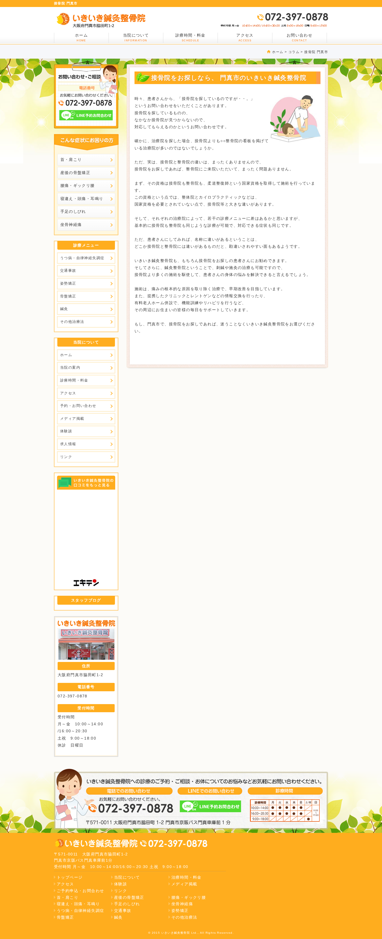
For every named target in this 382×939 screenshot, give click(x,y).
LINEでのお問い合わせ (210, 806)
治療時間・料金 (186, 877)
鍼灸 (64, 309)
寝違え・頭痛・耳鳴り (81, 198)
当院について (136, 37)
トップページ (69, 877)
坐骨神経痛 (71, 224)
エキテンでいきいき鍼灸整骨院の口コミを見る (86, 482)
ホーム (277, 52)
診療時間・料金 (190, 37)
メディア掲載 (72, 418)
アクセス (245, 37)
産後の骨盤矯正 (75, 172)
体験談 (66, 431)
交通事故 (68, 270)
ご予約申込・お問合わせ (80, 890)
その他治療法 (72, 322)
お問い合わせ (299, 37)
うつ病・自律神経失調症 (82, 258)
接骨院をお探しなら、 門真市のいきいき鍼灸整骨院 (100, 20)
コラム (294, 52)
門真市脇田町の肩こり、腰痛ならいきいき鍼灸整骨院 (96, 843)
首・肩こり (71, 159)
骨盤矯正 (68, 296)
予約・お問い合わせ (78, 406)
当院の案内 (70, 367)
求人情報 (68, 444)
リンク (66, 457)
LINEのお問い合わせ (86, 115)
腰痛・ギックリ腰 (77, 185)
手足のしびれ (73, 211)
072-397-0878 (292, 17)
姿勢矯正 (68, 283)
